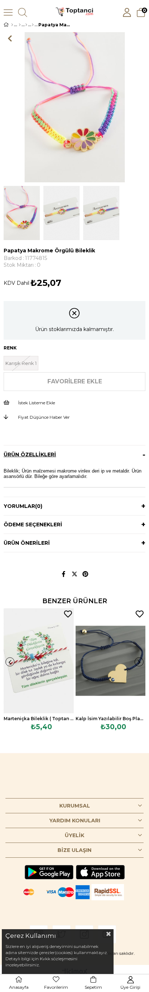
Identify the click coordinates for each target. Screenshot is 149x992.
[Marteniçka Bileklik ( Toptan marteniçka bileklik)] (39, 660)
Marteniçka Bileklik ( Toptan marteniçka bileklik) (39, 718)
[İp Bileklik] (33, 25)
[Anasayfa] (12, 25)
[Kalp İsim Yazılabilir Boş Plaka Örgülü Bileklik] (111, 660)
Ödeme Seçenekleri (33, 524)
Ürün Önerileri (27, 543)
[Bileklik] (26, 25)
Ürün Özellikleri (30, 454)
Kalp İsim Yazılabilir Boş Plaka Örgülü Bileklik (111, 718)
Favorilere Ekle (68, 614)
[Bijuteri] (20, 25)
